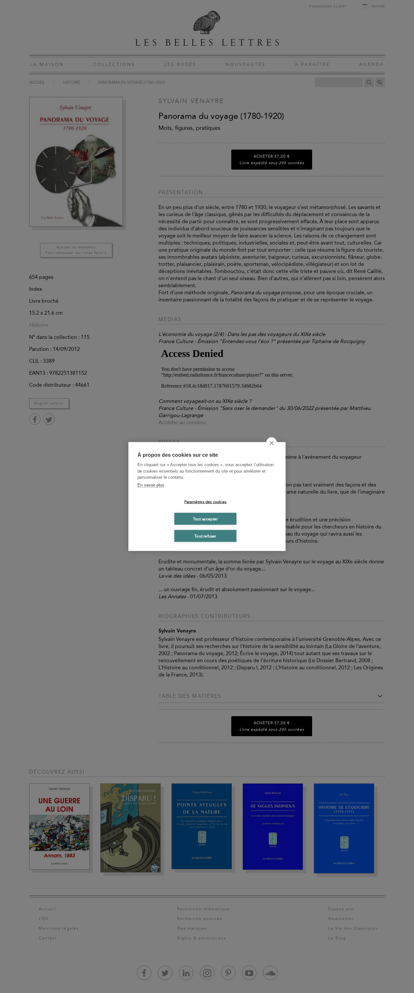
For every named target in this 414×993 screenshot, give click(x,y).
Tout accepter (205, 519)
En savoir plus (150, 484)
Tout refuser (205, 536)
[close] (271, 442)
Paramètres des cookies (205, 501)
